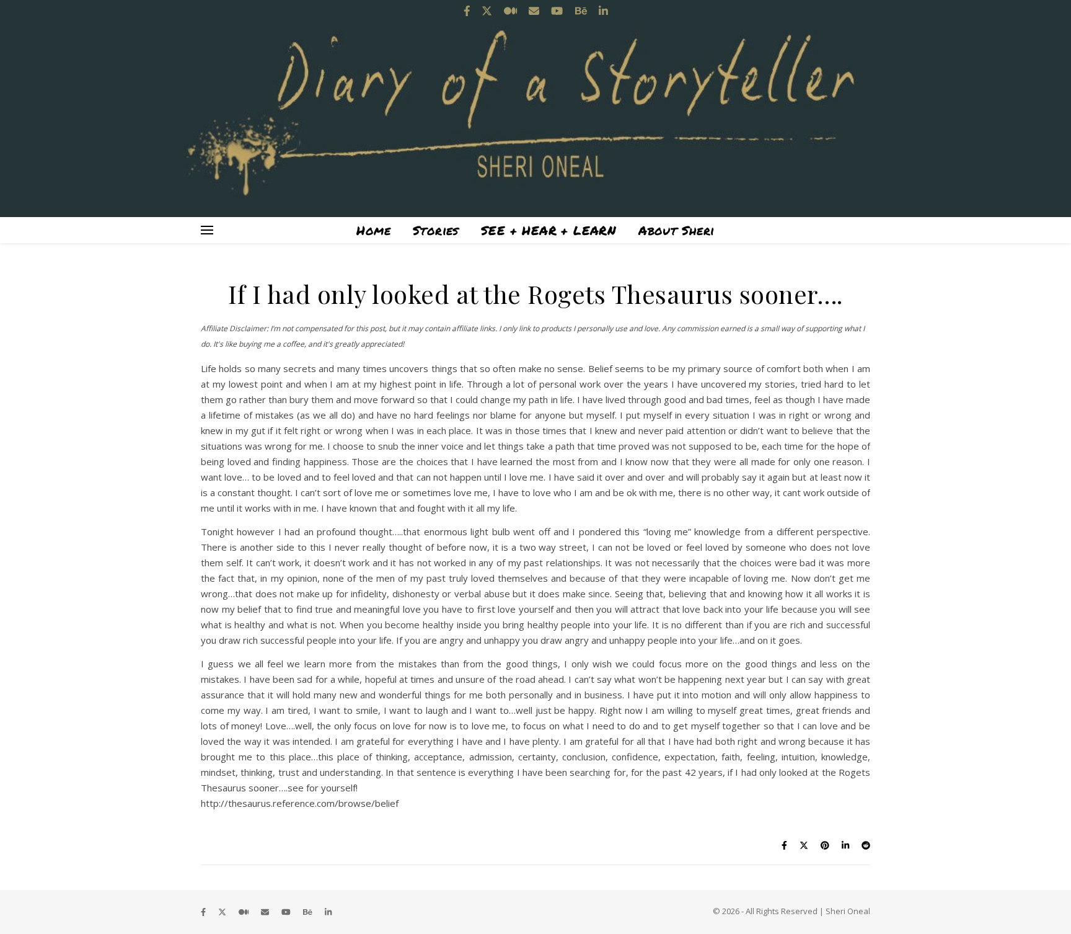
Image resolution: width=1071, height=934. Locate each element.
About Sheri (676, 230)
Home (373, 230)
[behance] (308, 912)
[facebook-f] (204, 912)
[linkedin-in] (328, 912)
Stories (436, 230)
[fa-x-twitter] (223, 912)
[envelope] (266, 912)
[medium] (244, 912)
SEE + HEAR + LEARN (548, 230)
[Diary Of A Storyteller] (535, 108)
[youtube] (287, 912)
